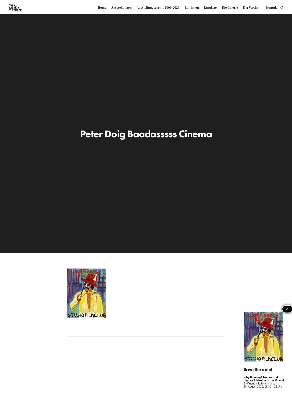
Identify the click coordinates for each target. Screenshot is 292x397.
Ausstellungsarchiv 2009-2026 (158, 8)
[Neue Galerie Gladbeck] (15, 8)
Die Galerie (230, 8)
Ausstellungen (121, 8)
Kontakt (272, 8)
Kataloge (210, 8)
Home (102, 8)
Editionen (192, 8)
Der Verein (250, 8)
